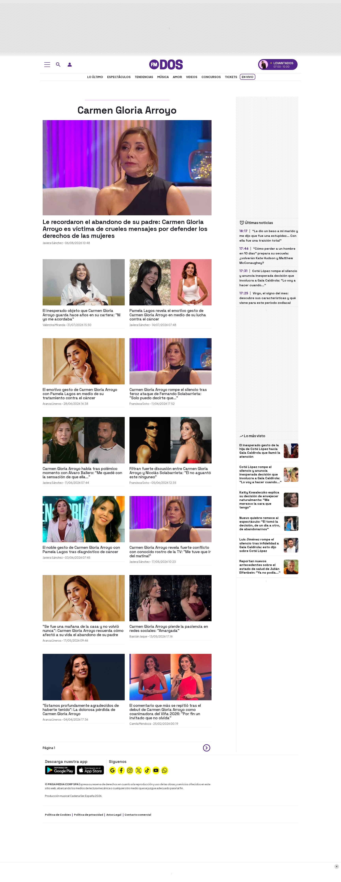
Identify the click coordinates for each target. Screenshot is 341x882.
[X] (138, 770)
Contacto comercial (138, 814)
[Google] (112, 770)
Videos (191, 77)
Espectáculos (119, 77)
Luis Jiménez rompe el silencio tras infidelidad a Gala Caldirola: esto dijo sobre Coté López (259, 545)
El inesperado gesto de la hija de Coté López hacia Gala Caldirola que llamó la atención (259, 451)
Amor (177, 77)
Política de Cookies (58, 814)
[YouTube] (156, 770)
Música (163, 77)
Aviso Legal (113, 814)
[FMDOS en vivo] (263, 64)
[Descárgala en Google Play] (60, 769)
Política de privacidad (88, 814)
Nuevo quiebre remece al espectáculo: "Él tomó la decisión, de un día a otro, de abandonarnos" (259, 523)
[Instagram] (130, 770)
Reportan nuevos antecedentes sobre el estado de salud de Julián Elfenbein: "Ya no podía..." (259, 567)
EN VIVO (247, 77)
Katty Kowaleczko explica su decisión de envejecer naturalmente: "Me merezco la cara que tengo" (259, 500)
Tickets (231, 77)
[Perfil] (70, 64)
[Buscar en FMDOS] (58, 64)
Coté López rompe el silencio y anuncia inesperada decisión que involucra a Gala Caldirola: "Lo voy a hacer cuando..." (260, 474)
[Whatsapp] (165, 770)
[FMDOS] (166, 64)
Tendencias (144, 77)
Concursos (211, 77)
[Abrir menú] (47, 64)
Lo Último (95, 77)
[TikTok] (147, 770)
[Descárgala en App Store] (90, 769)
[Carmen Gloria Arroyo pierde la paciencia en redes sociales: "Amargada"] (170, 598)
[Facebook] (121, 770)
